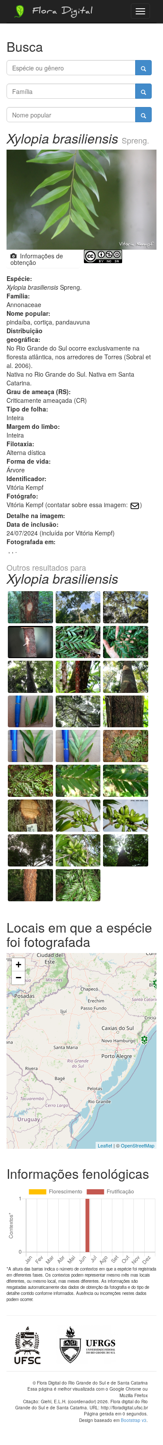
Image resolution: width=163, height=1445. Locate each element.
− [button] (18, 977)
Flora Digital (60, 12)
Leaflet (105, 1145)
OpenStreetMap (137, 1145)
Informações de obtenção (36, 259)
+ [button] (18, 964)
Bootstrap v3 (133, 1420)
